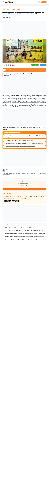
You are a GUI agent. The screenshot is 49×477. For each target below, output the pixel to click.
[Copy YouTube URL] (10, 65)
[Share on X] (14, 65)
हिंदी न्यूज (6, 198)
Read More (4, 176)
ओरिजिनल (20, 5)
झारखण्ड (4, 5)
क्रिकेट (23, 196)
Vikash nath (8, 17)
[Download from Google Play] (7, 201)
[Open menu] (4, 2)
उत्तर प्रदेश (10, 5)
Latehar (18, 9)
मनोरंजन (31, 5)
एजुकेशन (24, 5)
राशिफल (43, 5)
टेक (33, 5)
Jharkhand (13, 9)
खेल (48, 5)
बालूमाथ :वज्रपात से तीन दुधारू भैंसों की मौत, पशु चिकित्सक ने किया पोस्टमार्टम (19, 140)
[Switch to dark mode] (39, 2)
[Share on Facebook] (8, 65)
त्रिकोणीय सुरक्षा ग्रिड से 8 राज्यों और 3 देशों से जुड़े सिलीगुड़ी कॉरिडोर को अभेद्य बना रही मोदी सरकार (22, 239)
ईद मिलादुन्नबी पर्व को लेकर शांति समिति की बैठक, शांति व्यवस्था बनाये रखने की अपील (20, 146)
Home (4, 9)
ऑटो (35, 5)
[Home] (9, 2)
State (8, 9)
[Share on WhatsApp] (6, 65)
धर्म (46, 5)
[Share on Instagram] (12, 65)
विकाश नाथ (9, 171)
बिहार (7, 5)
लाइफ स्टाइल (39, 5)
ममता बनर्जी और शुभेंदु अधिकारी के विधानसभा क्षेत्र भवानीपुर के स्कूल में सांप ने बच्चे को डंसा (20, 227)
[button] (24, 51)
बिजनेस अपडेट (16, 196)
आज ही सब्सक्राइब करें (24, 188)
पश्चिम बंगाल (15, 5)
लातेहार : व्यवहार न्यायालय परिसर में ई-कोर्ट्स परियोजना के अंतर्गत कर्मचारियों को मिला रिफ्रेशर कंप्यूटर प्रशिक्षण (25, 143)
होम (1, 5)
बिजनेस (27, 5)
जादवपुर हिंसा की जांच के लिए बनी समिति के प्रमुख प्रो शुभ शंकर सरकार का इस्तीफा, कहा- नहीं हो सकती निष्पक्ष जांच (25, 233)
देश (4, 196)
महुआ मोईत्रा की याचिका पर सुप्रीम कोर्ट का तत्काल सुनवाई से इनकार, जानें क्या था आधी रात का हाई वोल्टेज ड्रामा (24, 236)
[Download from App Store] (15, 201)
